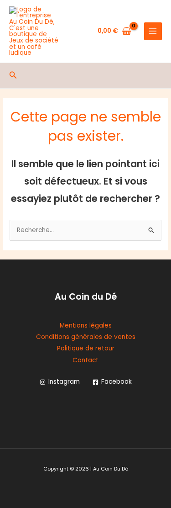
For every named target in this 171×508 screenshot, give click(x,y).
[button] (13, 75)
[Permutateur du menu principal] (153, 31)
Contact (85, 360)
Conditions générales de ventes (85, 337)
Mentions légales (86, 325)
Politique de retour (85, 348)
